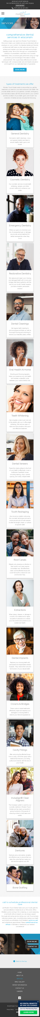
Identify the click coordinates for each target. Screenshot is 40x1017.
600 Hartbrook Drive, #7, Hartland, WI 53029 (20, 3)
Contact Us (32, 946)
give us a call (33, 920)
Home (20, 972)
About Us (19, 975)
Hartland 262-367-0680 (21, 8)
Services (7, 23)
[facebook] (20, 998)
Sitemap (17, 1009)
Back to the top (21, 961)
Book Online (20, 5)
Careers (20, 991)
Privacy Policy (10, 1009)
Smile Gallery (20, 982)
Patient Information (19, 985)
